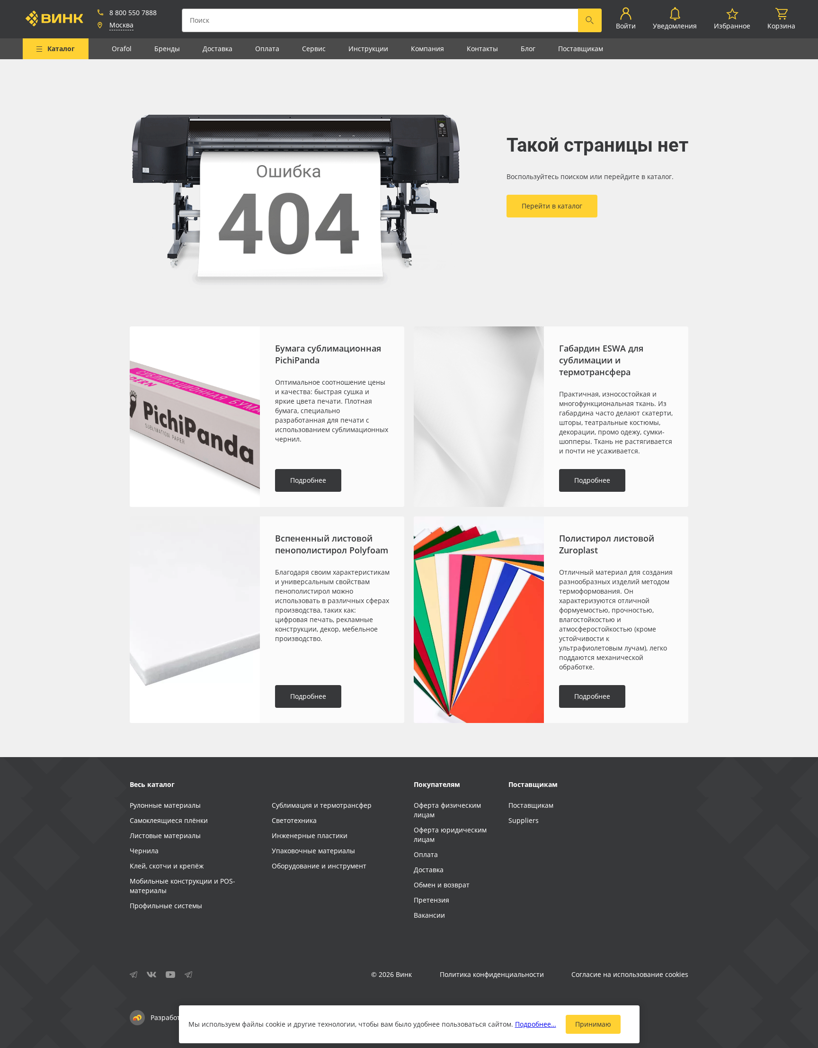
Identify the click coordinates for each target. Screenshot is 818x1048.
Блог (528, 48)
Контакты (482, 48)
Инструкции (368, 48)
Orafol (122, 48)
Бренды (167, 48)
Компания (427, 48)
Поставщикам (580, 48)
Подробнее (308, 480)
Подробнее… (535, 1024)
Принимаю (593, 1024)
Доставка (217, 48)
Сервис (314, 48)
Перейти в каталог (552, 205)
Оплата (267, 48)
